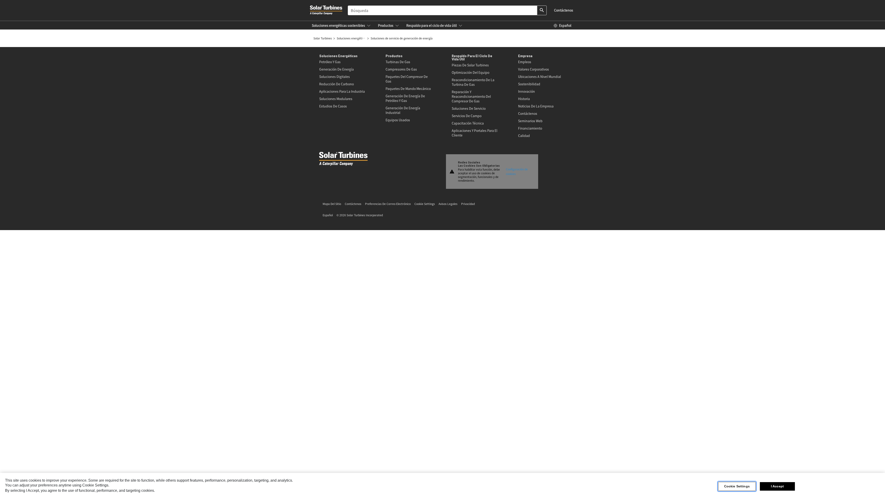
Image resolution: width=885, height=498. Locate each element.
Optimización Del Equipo (470, 72)
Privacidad (468, 204)
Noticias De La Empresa (536, 106)
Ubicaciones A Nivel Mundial (539, 76)
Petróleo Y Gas (330, 61)
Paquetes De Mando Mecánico (408, 88)
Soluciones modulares (335, 98)
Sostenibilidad (529, 84)
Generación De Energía (336, 69)
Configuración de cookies (517, 171)
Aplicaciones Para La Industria (342, 91)
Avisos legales (448, 204)
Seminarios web (530, 121)
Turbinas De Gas (398, 61)
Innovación (526, 91)
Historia (524, 98)
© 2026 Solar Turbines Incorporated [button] (359, 215)
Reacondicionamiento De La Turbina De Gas (473, 82)
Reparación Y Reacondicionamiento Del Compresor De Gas (471, 96)
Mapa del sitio (332, 204)
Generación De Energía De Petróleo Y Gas (405, 98)
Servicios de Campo (466, 115)
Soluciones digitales (334, 76)
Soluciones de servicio (469, 108)
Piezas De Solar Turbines (470, 65)
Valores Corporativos (533, 69)
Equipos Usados (398, 120)
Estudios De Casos (333, 106)
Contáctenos (527, 113)
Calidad (524, 135)
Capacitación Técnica (468, 123)
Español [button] (328, 215)
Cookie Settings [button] (424, 204)
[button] (341, 25)
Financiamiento (530, 128)
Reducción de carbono (336, 84)
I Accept (777, 486)
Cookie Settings (737, 486)
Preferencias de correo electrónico (388, 204)
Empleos (524, 61)
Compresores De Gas (401, 69)
